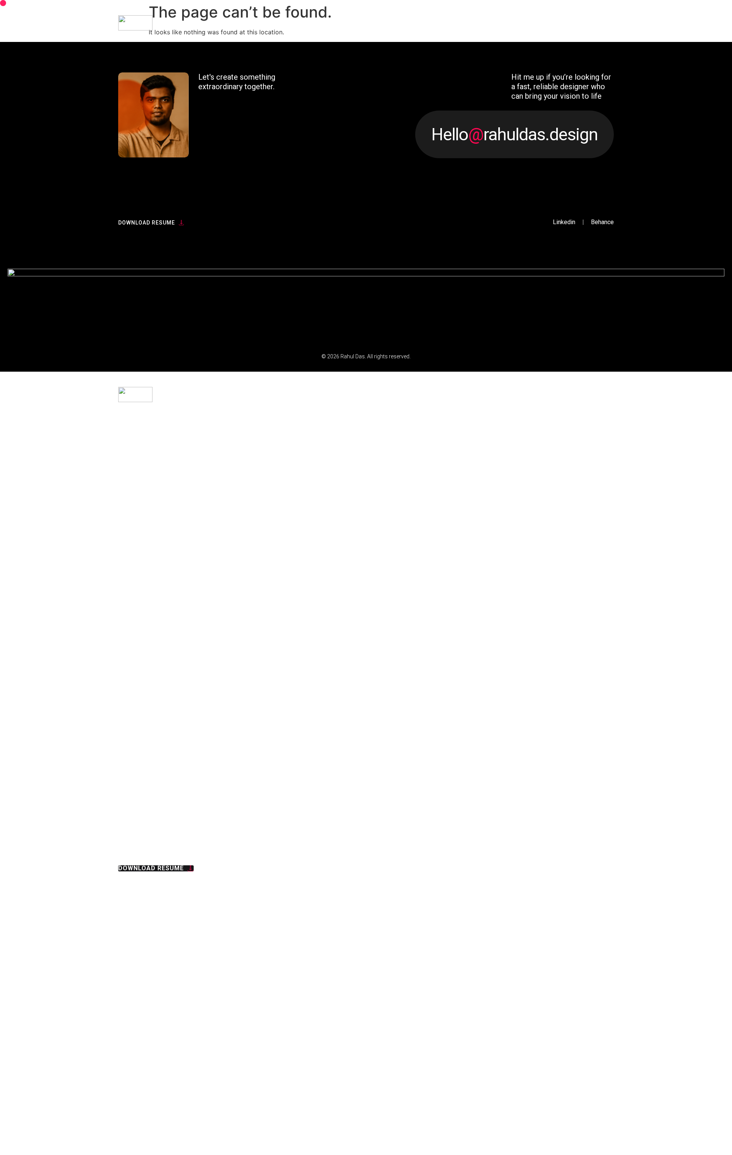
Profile (551, 973)
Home (569, 885)
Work (569, 929)
